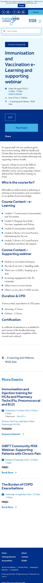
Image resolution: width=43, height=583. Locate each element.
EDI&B (24, 560)
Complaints (14, 570)
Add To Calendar (15, 94)
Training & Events (9, 557)
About (24, 553)
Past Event (21, 127)
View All (20, 416)
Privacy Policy (23, 567)
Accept (21, 5)
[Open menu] (39, 20)
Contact (35, 12)
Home (4, 553)
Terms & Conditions (9, 567)
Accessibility (7, 560)
